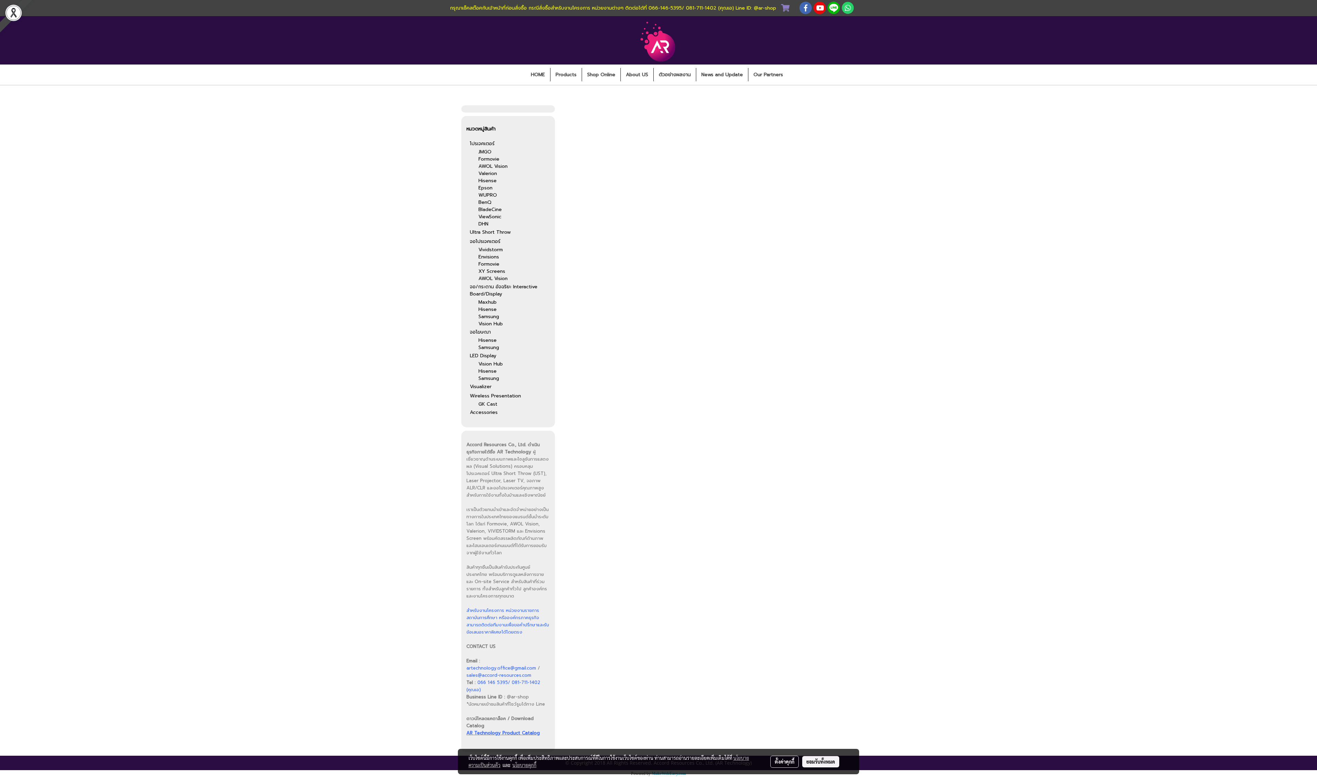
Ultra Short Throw (490, 232)
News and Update (722, 74)
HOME (538, 74)
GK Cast (487, 404)
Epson (485, 188)
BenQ (484, 202)
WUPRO (487, 195)
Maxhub (487, 302)
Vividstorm (490, 249)
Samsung (488, 316)
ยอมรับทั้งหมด (820, 761)
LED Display (483, 355)
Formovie (488, 159)
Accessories (484, 412)
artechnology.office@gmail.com (501, 668)
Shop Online (601, 74)
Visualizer (480, 386)
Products (566, 74)
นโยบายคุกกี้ (524, 765)
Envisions (488, 256)
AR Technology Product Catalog (503, 733)
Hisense (487, 180)
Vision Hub (490, 323)
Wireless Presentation (495, 395)
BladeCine (490, 209)
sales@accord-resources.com (498, 675)
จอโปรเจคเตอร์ (485, 241)
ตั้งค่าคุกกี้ (784, 761)
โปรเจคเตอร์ (482, 143)
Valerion (487, 173)
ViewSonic (489, 216)
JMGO (484, 151)
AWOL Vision (493, 166)
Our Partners (768, 74)
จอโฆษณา (480, 332)
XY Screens (491, 271)
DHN (483, 224)
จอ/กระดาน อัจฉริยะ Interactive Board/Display (503, 290)
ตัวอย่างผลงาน (675, 74)
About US (637, 74)
